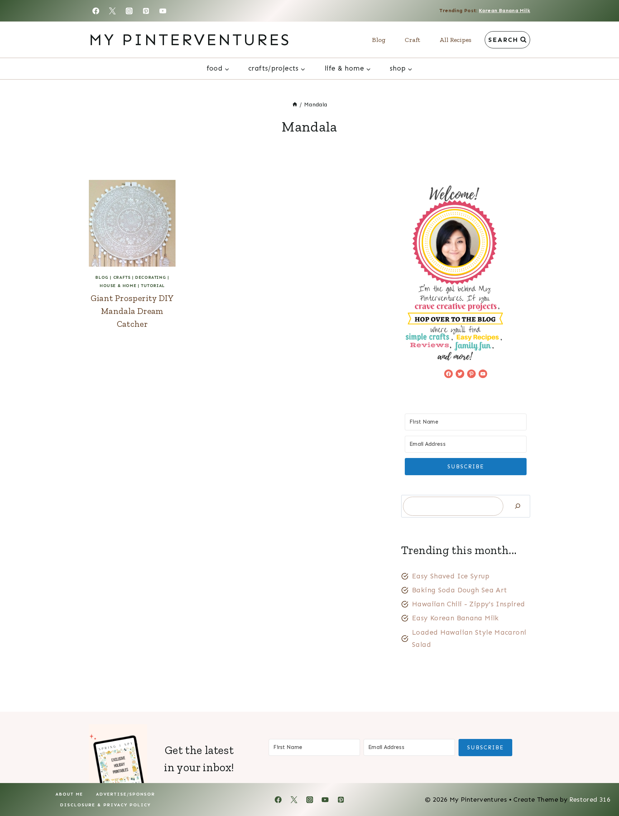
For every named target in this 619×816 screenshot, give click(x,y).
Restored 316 (589, 799)
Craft (412, 40)
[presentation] (132, 223)
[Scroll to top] (601, 787)
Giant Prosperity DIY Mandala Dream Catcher (132, 311)
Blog (378, 40)
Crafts (122, 277)
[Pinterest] (146, 11)
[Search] (517, 506)
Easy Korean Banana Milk (455, 618)
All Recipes (455, 40)
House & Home (118, 285)
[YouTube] (163, 11)
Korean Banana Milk (504, 11)
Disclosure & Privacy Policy (105, 804)
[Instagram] (129, 11)
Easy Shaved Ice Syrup (450, 576)
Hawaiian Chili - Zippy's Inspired (468, 604)
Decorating (150, 277)
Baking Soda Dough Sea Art (459, 590)
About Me (69, 794)
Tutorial (153, 285)
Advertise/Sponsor (125, 794)
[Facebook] (95, 11)
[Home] (295, 104)
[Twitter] (112, 11)
